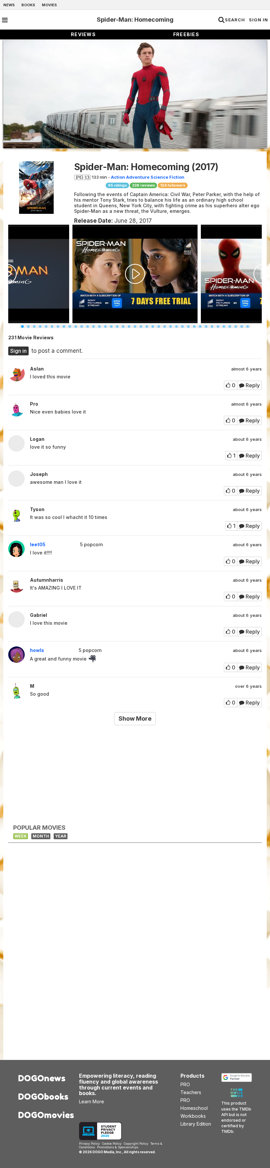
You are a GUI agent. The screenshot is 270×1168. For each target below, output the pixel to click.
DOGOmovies (43, 1115)
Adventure (137, 177)
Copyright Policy (136, 1143)
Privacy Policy (89, 1143)
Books (28, 5)
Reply (252, 385)
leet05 (37, 544)
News (9, 5)
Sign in (18, 351)
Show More (135, 718)
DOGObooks (43, 1096)
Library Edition (195, 1124)
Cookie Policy (112, 1143)
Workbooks (193, 1116)
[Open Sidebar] (5, 20)
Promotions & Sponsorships (117, 1147)
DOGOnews (42, 1078)
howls (37, 650)
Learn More (91, 1101)
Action (118, 177)
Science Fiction (167, 177)
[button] (22, 326)
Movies (49, 5)
